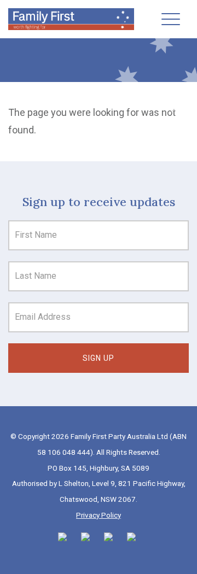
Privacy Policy (98, 515)
